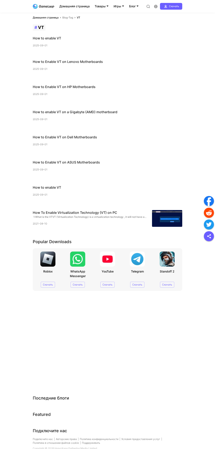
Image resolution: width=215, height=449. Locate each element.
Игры (117, 6)
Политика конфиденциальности (99, 439)
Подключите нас (43, 439)
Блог (132, 6)
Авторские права (66, 439)
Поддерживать (91, 442)
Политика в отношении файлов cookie (56, 442)
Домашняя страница (74, 6)
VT (78, 17)
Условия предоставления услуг (140, 439)
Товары (100, 6)
